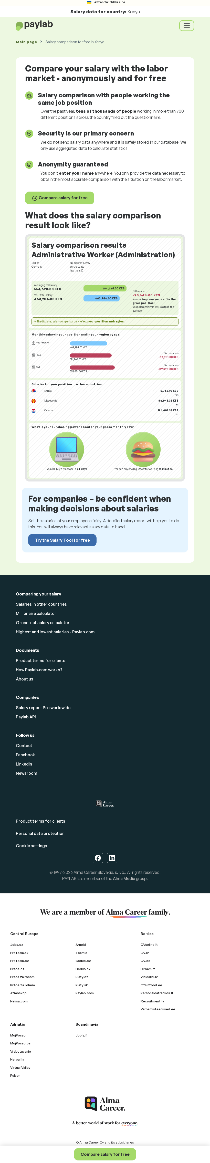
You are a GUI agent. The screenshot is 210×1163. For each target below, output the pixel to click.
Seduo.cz (83, 961)
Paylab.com (85, 993)
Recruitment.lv (152, 1001)
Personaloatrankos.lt (157, 993)
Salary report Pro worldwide (43, 707)
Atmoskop (18, 993)
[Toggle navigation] (186, 25)
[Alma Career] (105, 1104)
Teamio (81, 953)
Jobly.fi (81, 1035)
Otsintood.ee (151, 985)
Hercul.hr (17, 1059)
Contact (24, 745)
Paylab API (26, 716)
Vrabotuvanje (20, 1051)
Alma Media (124, 878)
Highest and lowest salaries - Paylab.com (55, 631)
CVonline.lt (149, 944)
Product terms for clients (40, 660)
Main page (26, 42)
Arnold (81, 944)
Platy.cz (82, 977)
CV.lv (145, 953)
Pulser (15, 1075)
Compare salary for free (63, 197)
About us (24, 679)
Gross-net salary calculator (43, 622)
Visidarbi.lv (149, 977)
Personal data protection (40, 833)
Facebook (25, 754)
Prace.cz (17, 969)
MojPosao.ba (20, 1043)
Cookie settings (31, 845)
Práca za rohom (22, 977)
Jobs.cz (16, 944)
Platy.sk (82, 985)
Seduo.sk (83, 969)
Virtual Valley (20, 1067)
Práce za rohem (22, 985)
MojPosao (18, 1035)
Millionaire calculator (36, 613)
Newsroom (26, 773)
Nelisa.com (19, 1001)
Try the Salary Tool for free (62, 540)
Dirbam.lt (148, 969)
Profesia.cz (19, 961)
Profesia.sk (19, 953)
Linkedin (24, 764)
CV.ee (145, 961)
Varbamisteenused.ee (158, 1009)
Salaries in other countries (41, 604)
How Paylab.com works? (39, 669)
